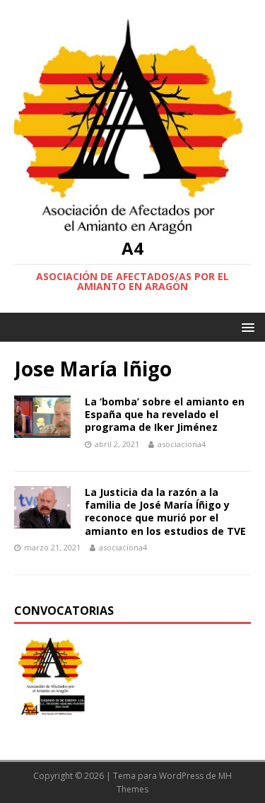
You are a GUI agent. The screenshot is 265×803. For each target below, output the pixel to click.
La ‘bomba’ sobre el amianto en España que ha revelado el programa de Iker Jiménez (165, 414)
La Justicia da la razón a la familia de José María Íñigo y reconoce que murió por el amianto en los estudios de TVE (165, 511)
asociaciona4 (182, 444)
